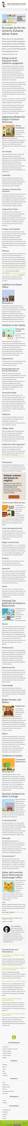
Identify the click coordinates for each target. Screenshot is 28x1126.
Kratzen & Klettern (7, 1053)
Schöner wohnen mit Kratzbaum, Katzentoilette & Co (12, 999)
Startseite (4, 1064)
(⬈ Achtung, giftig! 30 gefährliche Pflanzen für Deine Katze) (14, 269)
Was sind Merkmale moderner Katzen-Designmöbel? (13, 1014)
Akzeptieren (17, 1124)
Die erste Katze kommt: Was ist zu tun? (13, 981)
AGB (3, 1082)
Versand (4, 1089)
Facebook (4, 1114)
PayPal (4, 1100)
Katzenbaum (16, 545)
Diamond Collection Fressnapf (9, 1049)
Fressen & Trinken (6, 1055)
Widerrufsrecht (6, 1087)
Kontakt (4, 1073)
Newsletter (5, 1112)
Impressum (5, 1093)
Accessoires (5, 1046)
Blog (3, 1071)
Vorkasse (4, 1102)
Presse (4, 1069)
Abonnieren (14, 497)
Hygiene (4, 1057)
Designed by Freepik (7, 919)
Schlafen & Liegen (6, 1051)
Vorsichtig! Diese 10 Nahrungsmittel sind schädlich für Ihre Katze (13, 456)
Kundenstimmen (6, 1109)
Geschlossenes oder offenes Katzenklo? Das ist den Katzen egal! (14, 968)
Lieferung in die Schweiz (8, 1091)
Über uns (4, 1066)
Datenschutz (5, 1084)
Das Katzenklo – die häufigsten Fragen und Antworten (13, 955)
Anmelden (4, 1075)
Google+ (4, 1118)
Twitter (4, 1116)
